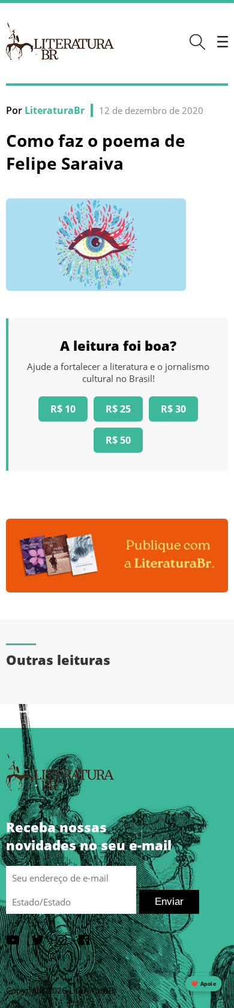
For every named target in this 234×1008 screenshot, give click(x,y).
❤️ (203, 984)
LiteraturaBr (55, 110)
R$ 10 (63, 409)
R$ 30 (173, 409)
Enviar (169, 901)
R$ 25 (118, 409)
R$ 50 (118, 440)
